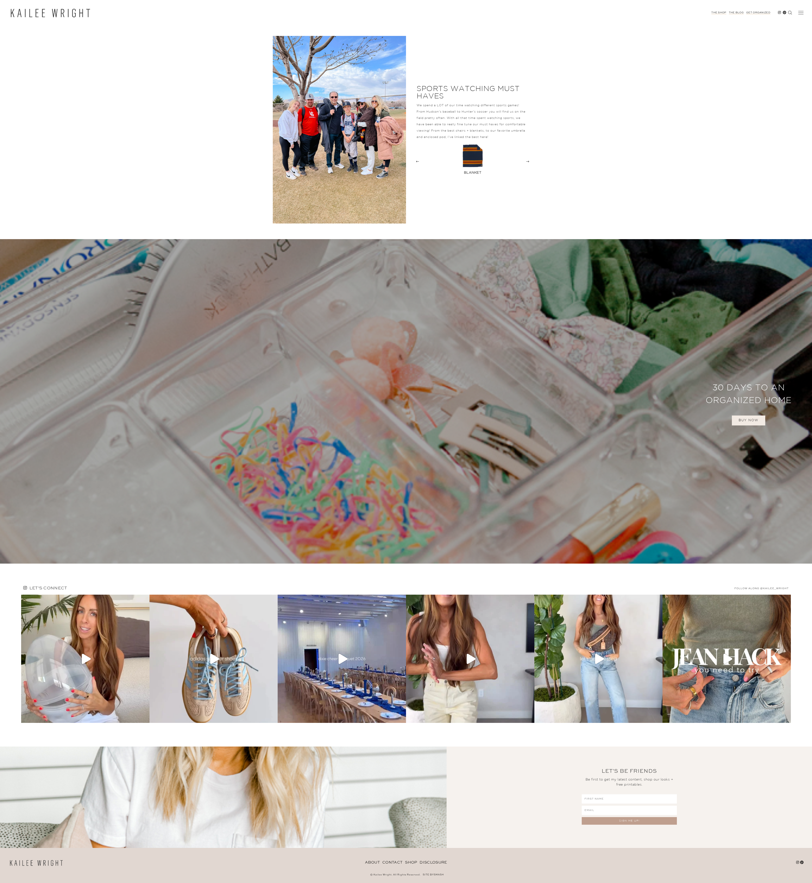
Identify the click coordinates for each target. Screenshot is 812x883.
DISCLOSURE (433, 862)
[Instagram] (145, 718)
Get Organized (758, 12)
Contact (392, 862)
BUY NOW (749, 420)
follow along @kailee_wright (761, 588)
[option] (473, 161)
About (372, 862)
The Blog (736, 12)
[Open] (85, 659)
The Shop (718, 12)
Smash (439, 875)
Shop (411, 862)
